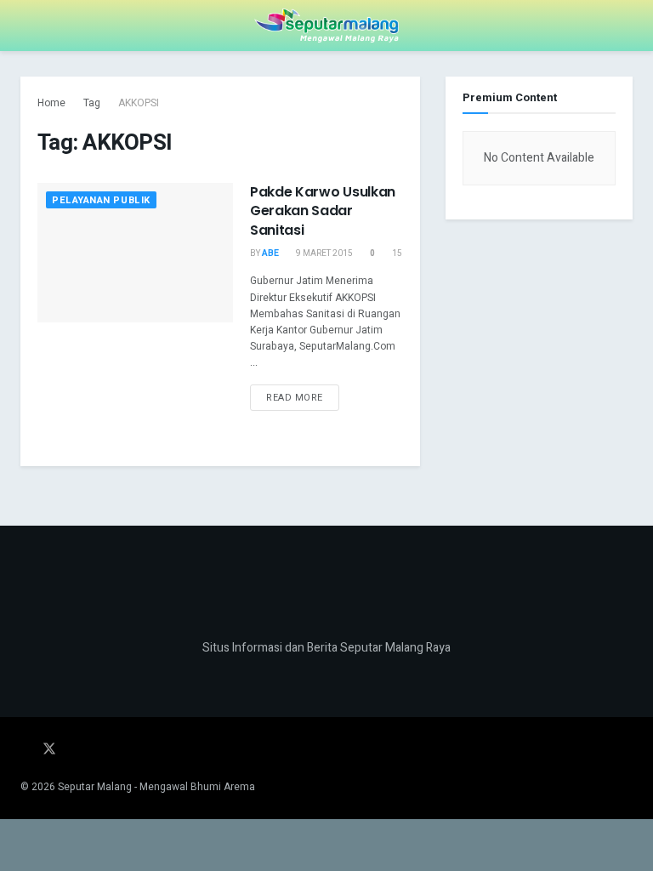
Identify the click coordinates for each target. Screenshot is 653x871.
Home (51, 103)
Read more (302, 394)
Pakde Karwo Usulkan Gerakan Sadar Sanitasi (322, 211)
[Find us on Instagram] (73, 750)
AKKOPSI (138, 103)
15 (396, 253)
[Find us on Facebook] (25, 750)
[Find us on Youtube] (95, 750)
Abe (270, 253)
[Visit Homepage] (326, 26)
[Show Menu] (27, 25)
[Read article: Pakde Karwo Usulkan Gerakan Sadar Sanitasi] (135, 252)
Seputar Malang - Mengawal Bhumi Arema (156, 786)
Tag (91, 103)
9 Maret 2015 (323, 253)
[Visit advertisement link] (539, 338)
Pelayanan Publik (101, 200)
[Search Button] (625, 25)
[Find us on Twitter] (49, 750)
